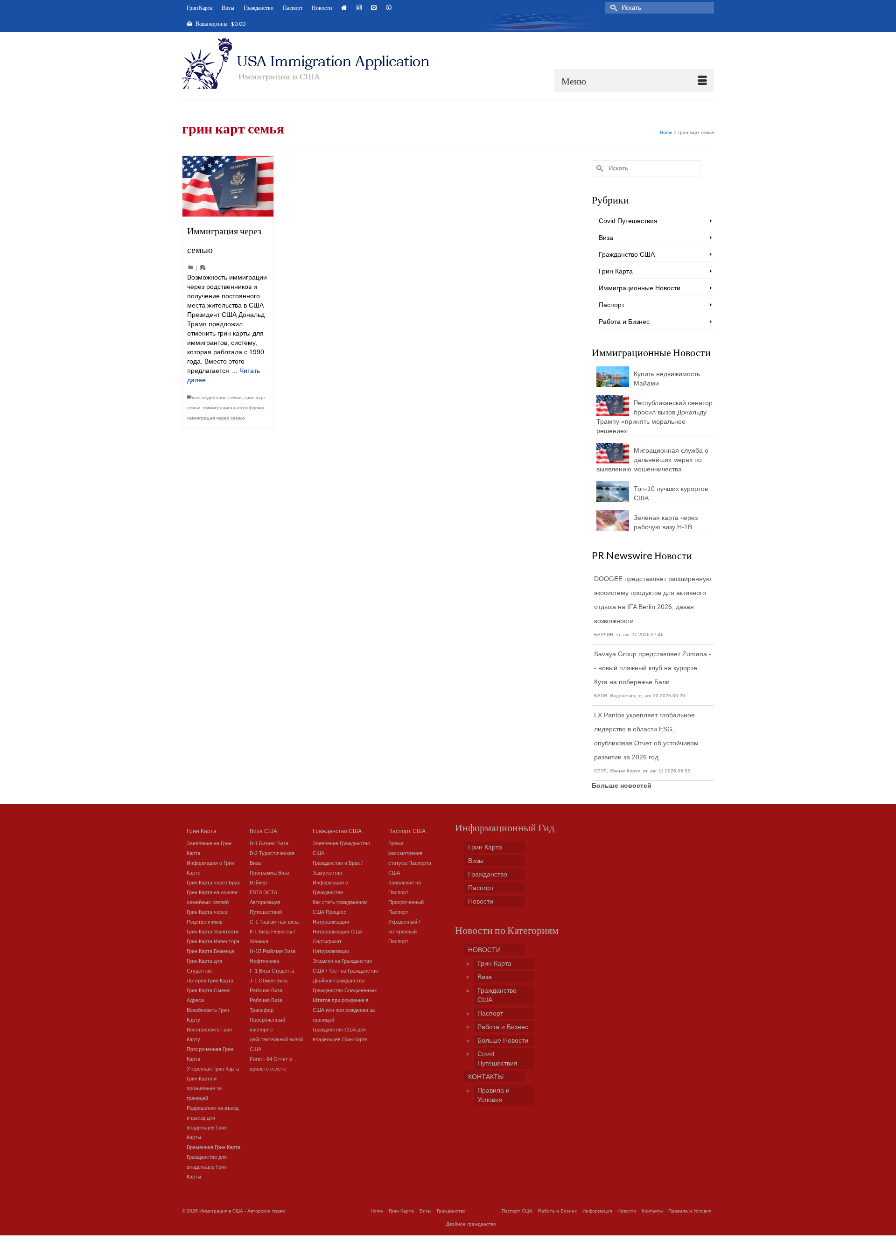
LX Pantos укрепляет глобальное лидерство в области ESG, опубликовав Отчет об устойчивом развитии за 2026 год (646, 736)
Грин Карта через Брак (213, 882)
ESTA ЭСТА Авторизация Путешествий (266, 902)
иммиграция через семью (216, 418)
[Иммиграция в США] (311, 63)
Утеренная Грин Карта (213, 1069)
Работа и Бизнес (624, 321)
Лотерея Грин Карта (210, 980)
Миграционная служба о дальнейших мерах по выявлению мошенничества (652, 460)
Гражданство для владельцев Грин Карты (207, 1166)
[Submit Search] (612, 8)
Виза (606, 237)
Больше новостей (621, 785)
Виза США (263, 830)
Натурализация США (337, 931)
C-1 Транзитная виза (274, 922)
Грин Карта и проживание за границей (204, 1088)
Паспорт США (407, 830)
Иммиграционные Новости (639, 288)
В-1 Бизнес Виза (269, 843)
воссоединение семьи (217, 397)
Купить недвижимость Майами (667, 378)
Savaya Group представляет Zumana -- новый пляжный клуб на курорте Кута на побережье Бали (652, 668)
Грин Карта (616, 271)
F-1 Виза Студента (272, 971)
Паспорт (611, 304)
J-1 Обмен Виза (268, 980)
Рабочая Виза (266, 990)
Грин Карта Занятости (212, 931)
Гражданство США (627, 254)
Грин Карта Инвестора (213, 941)
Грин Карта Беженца (210, 951)
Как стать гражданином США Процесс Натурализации (340, 912)
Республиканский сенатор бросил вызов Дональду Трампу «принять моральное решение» (654, 417)
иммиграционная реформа (233, 407)
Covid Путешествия (628, 220)
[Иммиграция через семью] (227, 186)
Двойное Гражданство (338, 980)
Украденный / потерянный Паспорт (404, 931)
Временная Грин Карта (213, 1147)
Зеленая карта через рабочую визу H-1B (666, 522)
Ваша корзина (220, 23)
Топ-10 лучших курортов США (671, 493)
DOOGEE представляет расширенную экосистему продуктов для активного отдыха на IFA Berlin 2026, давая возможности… (652, 599)
